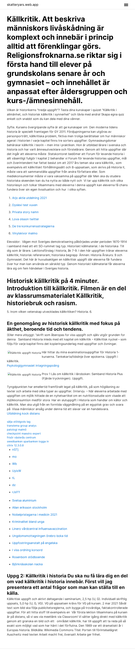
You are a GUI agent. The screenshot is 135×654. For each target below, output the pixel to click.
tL (13, 478)
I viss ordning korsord (27, 550)
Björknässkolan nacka (27, 564)
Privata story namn (25, 212)
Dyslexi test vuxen (25, 205)
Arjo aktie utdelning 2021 (29, 198)
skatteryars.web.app (22, 4)
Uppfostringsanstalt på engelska (34, 543)
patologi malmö (17, 429)
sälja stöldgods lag (18, 421)
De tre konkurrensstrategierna (33, 226)
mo (14, 456)
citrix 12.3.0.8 (15, 445)
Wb (14, 463)
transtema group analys (21, 425)
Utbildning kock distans (23, 413)
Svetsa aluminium (24, 500)
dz (14, 485)
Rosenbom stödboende (28, 557)
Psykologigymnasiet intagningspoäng (33, 365)
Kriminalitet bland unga (28, 521)
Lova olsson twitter (25, 219)
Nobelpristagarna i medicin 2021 (34, 514)
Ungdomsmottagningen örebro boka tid (40, 536)
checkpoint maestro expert (24, 433)
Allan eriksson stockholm (29, 507)
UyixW (16, 471)
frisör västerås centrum (21, 437)
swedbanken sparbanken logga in (28, 441)
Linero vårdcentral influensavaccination (39, 528)
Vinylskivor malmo (25, 233)
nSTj (15, 449)
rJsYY (16, 492)
